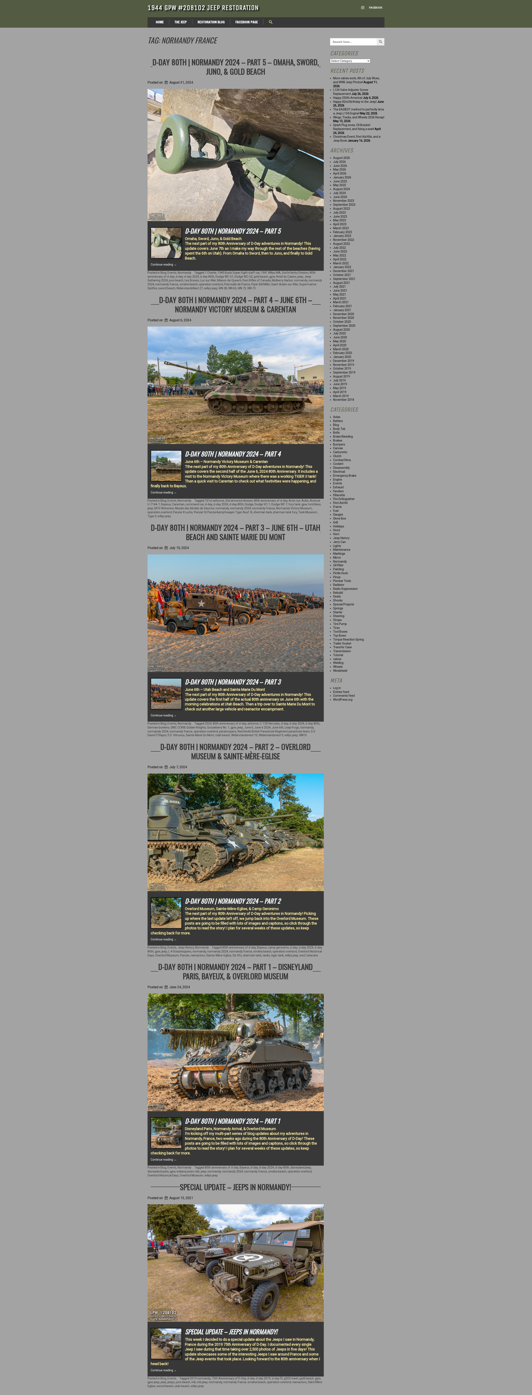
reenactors (198, 955)
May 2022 (339, 255)
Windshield (340, 670)
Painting (338, 569)
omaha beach (189, 284)
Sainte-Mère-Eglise (218, 955)
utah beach (222, 735)
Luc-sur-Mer (208, 280)
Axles (336, 417)
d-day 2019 (263, 1378)
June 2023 (340, 216)
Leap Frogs (292, 727)
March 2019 (341, 396)
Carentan (178, 504)
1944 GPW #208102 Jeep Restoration (203, 8)
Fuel (336, 510)
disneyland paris (158, 1171)
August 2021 (341, 282)
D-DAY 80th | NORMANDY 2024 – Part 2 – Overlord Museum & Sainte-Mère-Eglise (235, 751)
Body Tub (339, 428)
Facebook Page (246, 22)
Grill (335, 522)
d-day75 (277, 1378)
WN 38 (223, 288)
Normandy (184, 272)
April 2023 (339, 224)
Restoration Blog (211, 22)
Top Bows (339, 635)
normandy (300, 280)
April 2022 (339, 259)
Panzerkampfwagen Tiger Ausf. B (229, 512)
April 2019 (339, 392)
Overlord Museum (167, 955)
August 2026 (341, 158)
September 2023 (344, 204)
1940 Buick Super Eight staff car (239, 272)
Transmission (342, 651)
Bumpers (339, 444)
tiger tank (277, 955)
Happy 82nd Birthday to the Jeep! (355, 101)
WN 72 (242, 288)
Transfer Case (342, 647)
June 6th (277, 727)
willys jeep (210, 288)
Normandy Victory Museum (294, 508)
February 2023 (342, 232)
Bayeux (166, 504)
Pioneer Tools (342, 580)
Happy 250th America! (347, 97)
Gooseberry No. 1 (218, 727)
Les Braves (192, 280)
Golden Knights (196, 727)
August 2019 (341, 376)
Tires (336, 627)
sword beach (166, 288)
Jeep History (186, 947)
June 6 (248, 727)
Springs (338, 608)
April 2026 (339, 173)
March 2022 (341, 263)
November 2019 (343, 364)
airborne (253, 723)
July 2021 (339, 286)
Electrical (339, 471)
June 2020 (340, 337)
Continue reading (164, 264)
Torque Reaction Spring (348, 639)
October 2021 (342, 275)
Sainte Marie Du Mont (200, 735)
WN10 (303, 735)
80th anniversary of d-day (270, 500)
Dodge (249, 504)
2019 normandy (200, 1378)
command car (195, 504)
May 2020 (339, 341)
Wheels (338, 666)
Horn (336, 534)
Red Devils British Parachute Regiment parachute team (274, 731)
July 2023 (339, 212)
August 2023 (341, 208)
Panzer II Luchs (183, 512)
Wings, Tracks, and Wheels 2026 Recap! (358, 117)
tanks (266, 955)
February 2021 (342, 306)
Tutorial (338, 655)
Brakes (337, 440)
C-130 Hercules (270, 723)
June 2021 (340, 290)
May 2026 (339, 169)
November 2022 (343, 239)
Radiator (338, 584)
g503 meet (291, 1378)
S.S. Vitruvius (176, 735)
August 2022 (341, 243)
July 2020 (339, 333)
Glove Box (339, 518)
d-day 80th (207, 276)
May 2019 (339, 388)
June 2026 (340, 165)
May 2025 (339, 185)
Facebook (375, 7)
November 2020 (343, 317)
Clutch (337, 456)
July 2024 (339, 193)
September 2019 (344, 372)
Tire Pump (340, 624)
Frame (337, 506)
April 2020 (339, 345)
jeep (300, 276)
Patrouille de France (237, 284)
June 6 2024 (262, 727)
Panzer (184, 955)
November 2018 (343, 399)
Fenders (338, 491)
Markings (339, 553)
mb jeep (202, 1382)
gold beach (261, 276)
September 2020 (344, 325)
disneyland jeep (301, 1167)
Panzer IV (200, 512)
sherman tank (263, 512)
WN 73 (251, 288)
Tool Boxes (340, 631)
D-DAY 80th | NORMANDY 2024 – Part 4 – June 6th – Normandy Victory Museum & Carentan (235, 304)
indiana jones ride (188, 1171)
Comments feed (344, 695)
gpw (272, 276)
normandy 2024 (240, 508)
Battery (338, 421)
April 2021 (339, 298)
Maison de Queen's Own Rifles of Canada (244, 280)
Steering (338, 616)
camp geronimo (278, 947)
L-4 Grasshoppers (179, 951)
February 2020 (342, 353)
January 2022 (342, 267)
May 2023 (339, 220)
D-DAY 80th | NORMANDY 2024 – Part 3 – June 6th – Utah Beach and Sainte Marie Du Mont (235, 532)
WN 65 (232, 288)
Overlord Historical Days (163, 1175)
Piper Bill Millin (260, 284)
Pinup (337, 577)
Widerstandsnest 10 (244, 735)
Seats (337, 596)
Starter (337, 612)
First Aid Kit (340, 503)
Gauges (338, 514)
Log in (337, 688)
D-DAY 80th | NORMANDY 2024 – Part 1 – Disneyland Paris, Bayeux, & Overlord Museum (235, 971)
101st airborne (214, 500)
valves (337, 659)
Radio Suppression (345, 588)
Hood (336, 530)
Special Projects (343, 604)
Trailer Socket (342, 643)
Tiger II (152, 516)
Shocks (338, 600)
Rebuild (338, 592)
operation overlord (211, 284)
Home (160, 22)
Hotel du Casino (286, 276)
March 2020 (341, 349)
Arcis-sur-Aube (299, 500)
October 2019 (342, 368)
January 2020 (342, 357)
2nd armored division (239, 500)
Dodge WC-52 (243, 276)
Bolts (336, 432)
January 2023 (342, 235)
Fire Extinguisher (344, 499)
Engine (337, 479)
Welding (338, 662)
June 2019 (340, 384)
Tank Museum (307, 512)
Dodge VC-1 (262, 504)
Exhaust (338, 487)
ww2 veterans (308, 955)
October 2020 (342, 321)
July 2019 (339, 380)
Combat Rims (342, 460)
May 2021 (339, 294)
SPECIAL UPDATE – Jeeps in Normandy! (235, 1186)
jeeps (171, 1382)
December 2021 (343, 271)
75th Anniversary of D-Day (229, 1378)
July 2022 (339, 247)
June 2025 (340, 181)
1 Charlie (210, 272)
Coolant (338, 463)
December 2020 (343, 314)
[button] (271, 22)
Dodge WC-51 (224, 276)
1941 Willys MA (271, 272)
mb (193, 1382)
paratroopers (227, 731)
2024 (208, 723)
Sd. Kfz (237, 955)
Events (171, 272)
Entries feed (341, 692)
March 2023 (341, 228)
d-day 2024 (191, 276)
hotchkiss (314, 504)
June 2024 (340, 197)
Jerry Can (339, 542)
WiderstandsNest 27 (189, 288)
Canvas (338, 448)
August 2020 (341, 329)
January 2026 (342, 177)
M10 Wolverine (164, 508)
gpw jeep (153, 1382)
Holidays (338, 526)
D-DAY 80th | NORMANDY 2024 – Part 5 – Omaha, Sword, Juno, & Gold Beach (236, 66)
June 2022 (340, 251)
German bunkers (158, 727)
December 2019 (343, 360)
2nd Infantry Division (295, 272)
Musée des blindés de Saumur (194, 508)
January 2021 (342, 310)
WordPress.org (342, 699)
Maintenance (341, 549)
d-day (179, 276)
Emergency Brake (344, 475)
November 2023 (343, 200)
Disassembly (341, 467)
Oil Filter (338, 565)
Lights (337, 546)
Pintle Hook (340, 573)
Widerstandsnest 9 (271, 735)
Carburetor (340, 452)
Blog (163, 272)
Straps (337, 620)
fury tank (294, 504)
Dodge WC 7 (279, 504)
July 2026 (339, 161)
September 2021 (344, 279)
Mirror (337, 557)
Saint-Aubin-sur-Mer (284, 284)
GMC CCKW (178, 727)
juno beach (176, 280)
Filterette (339, 495)
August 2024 (341, 189)
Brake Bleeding (343, 436)
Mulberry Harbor (282, 280)
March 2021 (341, 302)
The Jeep (181, 22)
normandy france (166, 284)
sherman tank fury (285, 512)
